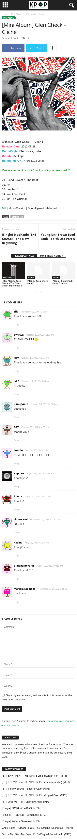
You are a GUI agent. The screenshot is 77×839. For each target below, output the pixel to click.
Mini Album (16, 13)
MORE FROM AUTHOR (51, 255)
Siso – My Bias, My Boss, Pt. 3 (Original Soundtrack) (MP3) (36, 834)
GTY (16, 427)
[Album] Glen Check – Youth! (38, 282)
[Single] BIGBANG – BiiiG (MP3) (20, 808)
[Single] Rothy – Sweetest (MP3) (20, 821)
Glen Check (17, 217)
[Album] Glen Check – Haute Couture (63, 282)
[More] (52, 48)
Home (5, 13)
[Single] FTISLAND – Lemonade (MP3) (24, 814)
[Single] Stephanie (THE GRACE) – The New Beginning (19, 239)
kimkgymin (21, 404)
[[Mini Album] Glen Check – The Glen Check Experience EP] (13, 270)
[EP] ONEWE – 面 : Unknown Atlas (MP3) (26, 801)
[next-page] (41, 292)
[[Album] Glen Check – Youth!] (38, 270)
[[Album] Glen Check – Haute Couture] (63, 270)
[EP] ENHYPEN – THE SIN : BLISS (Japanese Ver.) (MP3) (36, 782)
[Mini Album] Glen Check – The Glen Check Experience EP (12, 283)
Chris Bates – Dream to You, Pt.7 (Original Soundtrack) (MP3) (37, 827)
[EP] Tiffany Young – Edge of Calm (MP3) (26, 788)
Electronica (8, 277)
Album (31, 277)
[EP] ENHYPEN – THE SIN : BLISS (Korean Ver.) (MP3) (34, 775)
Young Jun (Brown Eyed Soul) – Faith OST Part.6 (58, 237)
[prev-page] (36, 292)
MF (4, 208)
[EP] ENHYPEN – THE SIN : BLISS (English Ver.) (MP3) (34, 795)
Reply (16, 325)
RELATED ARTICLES (24, 255)
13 (27, 38)
